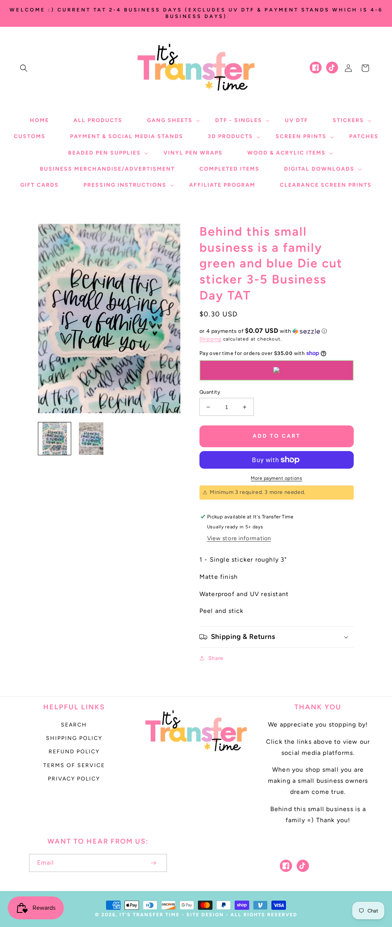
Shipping (210, 339)
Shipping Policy (74, 738)
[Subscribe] (153, 863)
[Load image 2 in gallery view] (91, 438)
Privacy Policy (74, 778)
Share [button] (216, 658)
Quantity (209, 392)
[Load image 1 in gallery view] (54, 438)
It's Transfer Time (149, 914)
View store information (239, 538)
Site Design (205, 914)
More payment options (276, 478)
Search (74, 725)
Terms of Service (74, 765)
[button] (23, 68)
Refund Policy (74, 751)
